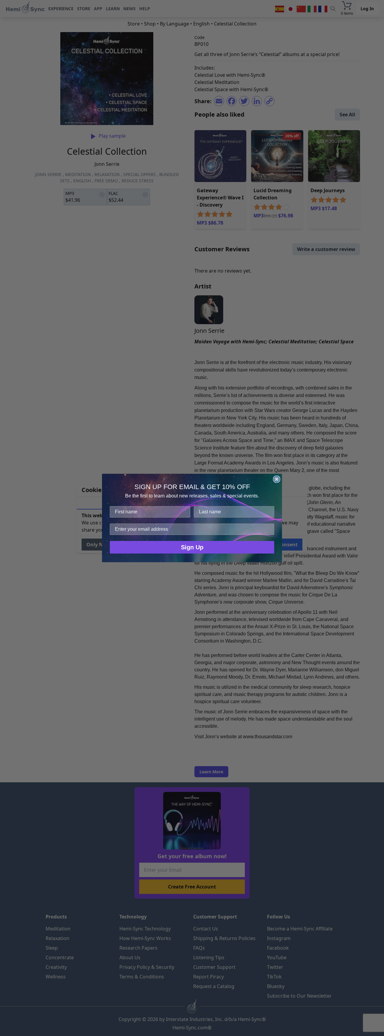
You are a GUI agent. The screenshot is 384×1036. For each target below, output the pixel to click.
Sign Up (192, 547)
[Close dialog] (277, 479)
